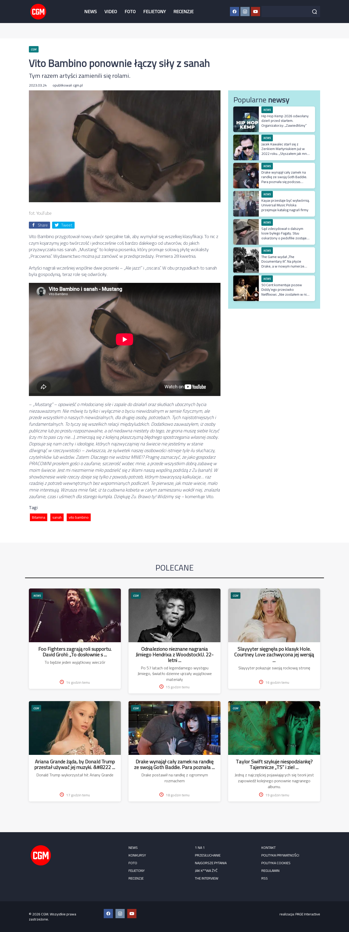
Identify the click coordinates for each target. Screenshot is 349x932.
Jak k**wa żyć (206, 870)
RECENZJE (183, 11)
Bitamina (38, 517)
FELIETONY (154, 11)
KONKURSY (137, 855)
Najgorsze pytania (211, 863)
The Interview (206, 878)
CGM (136, 595)
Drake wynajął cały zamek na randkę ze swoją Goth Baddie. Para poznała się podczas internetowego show (284, 179)
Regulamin (270, 870)
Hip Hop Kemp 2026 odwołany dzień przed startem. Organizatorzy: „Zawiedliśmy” (285, 120)
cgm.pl (78, 85)
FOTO (130, 11)
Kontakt (268, 847)
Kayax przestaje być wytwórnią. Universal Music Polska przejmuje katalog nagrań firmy (285, 205)
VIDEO (110, 11)
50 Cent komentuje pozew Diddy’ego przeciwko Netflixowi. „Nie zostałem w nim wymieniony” (285, 292)
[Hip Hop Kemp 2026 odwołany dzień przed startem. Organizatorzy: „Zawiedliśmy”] (246, 109)
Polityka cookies (275, 863)
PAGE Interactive (307, 914)
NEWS (90, 11)
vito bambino (79, 517)
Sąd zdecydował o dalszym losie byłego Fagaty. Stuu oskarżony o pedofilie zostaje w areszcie (284, 235)
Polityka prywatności (280, 855)
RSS (264, 878)
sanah (57, 517)
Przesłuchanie (207, 855)
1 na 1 (200, 847)
